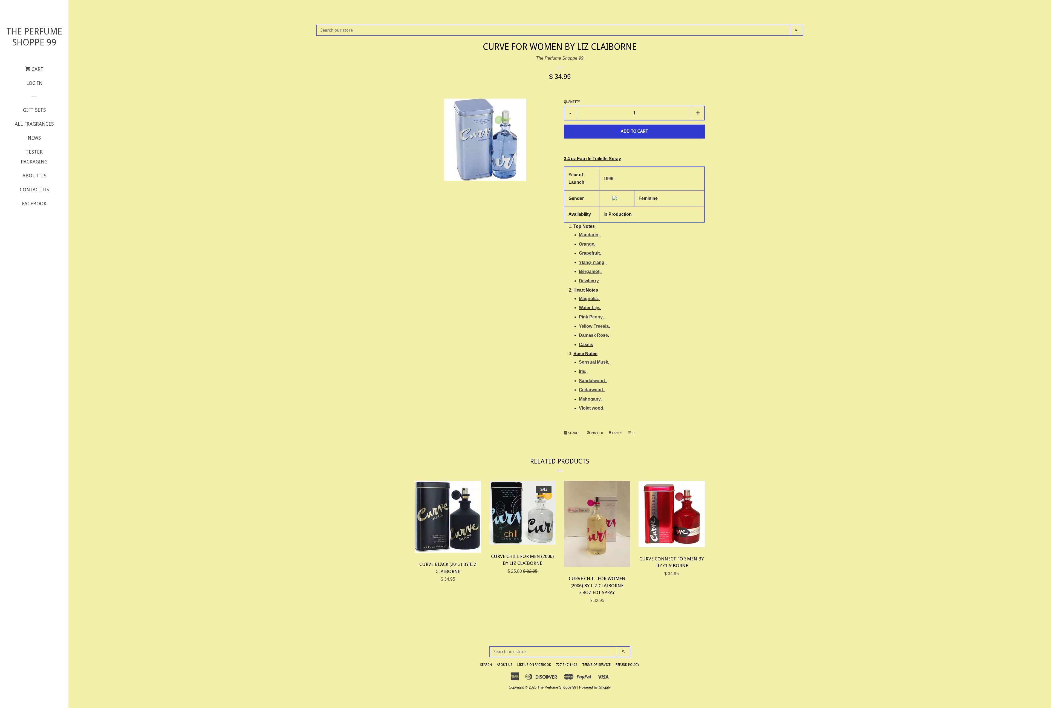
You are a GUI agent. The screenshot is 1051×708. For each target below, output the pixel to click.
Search (486, 665)
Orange (586, 244)
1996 (608, 178)
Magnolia (588, 298)
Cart (37, 69)
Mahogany (589, 399)
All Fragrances (34, 124)
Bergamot (589, 271)
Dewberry (589, 280)
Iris (582, 371)
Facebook (34, 203)
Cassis (586, 344)
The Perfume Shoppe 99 (34, 37)
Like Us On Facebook (534, 665)
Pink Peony (590, 317)
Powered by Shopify (595, 687)
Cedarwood (591, 389)
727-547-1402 (566, 665)
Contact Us (34, 189)
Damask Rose (593, 335)
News (34, 138)
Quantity (572, 102)
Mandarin (588, 234)
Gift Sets (34, 110)
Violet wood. (591, 408)
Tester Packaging (34, 157)
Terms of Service (596, 665)
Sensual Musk (593, 362)
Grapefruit (589, 253)
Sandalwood (592, 380)
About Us (34, 176)
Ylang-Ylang (591, 262)
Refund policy (627, 665)
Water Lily (589, 307)
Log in (34, 83)
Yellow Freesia (594, 326)
